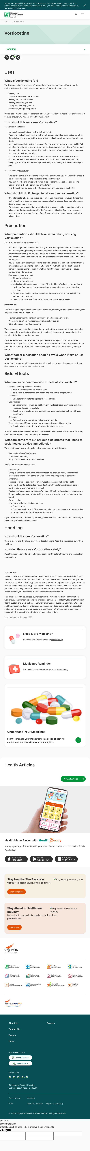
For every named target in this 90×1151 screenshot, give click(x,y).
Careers (51, 1023)
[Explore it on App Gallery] (66, 859)
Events (12, 1035)
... (12, 22)
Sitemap (31, 1098)
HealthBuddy (57, 639)
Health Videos (22, 1063)
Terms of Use (14, 1098)
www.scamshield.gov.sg (14, 8)
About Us (13, 1023)
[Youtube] (14, 1077)
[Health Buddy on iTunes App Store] (16, 859)
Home (6, 22)
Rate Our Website (35, 1103)
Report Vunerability (54, 1103)
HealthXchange (22, 1058)
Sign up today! (16, 892)
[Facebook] (10, 1077)
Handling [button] (11, 49)
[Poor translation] (7, 1130)
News (11, 1041)
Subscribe (14, 927)
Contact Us (14, 1029)
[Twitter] (23, 1077)
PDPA (11, 1103)
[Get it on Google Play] (41, 859)
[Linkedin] (27, 1077)
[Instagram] (18, 1077)
